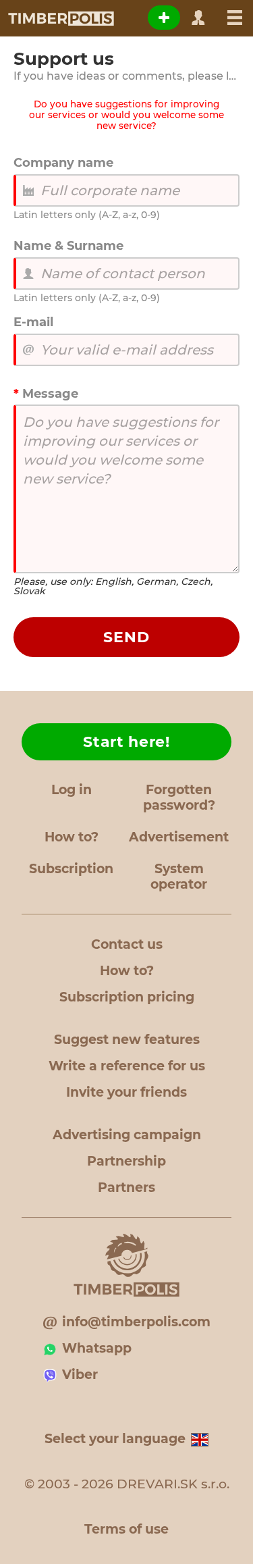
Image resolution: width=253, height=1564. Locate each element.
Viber (80, 1374)
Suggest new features (127, 1039)
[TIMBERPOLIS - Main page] (60, 18)
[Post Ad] (164, 17)
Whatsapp (97, 1348)
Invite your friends (126, 1092)
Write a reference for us (127, 1066)
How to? (72, 837)
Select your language (115, 1438)
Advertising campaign (127, 1135)
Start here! (126, 742)
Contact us (127, 944)
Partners (126, 1187)
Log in (71, 790)
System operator (178, 876)
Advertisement (179, 837)
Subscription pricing (126, 997)
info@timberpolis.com (136, 1322)
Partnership (126, 1161)
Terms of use (126, 1529)
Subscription (71, 869)
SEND (126, 637)
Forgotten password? (179, 797)
